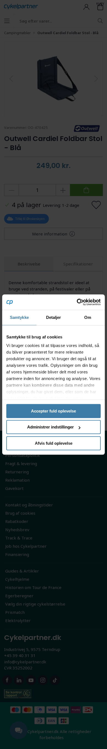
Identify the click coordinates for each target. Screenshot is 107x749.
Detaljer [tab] (53, 317)
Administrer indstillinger (50, 427)
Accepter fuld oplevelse (53, 411)
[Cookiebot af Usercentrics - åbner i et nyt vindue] (77, 302)
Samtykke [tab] (19, 317)
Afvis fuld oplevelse (53, 443)
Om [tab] (87, 317)
